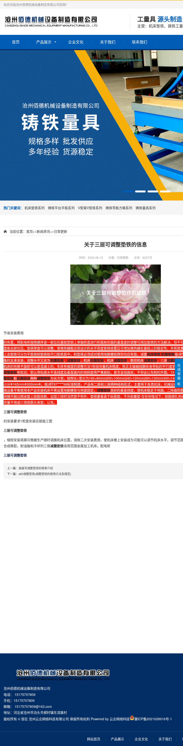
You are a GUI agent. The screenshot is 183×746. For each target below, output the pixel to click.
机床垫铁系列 (35, 207)
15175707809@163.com (33, 706)
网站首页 (93, 738)
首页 (16, 42)
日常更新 (60, 231)
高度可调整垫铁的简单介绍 (36, 468)
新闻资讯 (43, 231)
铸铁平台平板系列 (62, 207)
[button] (128, 191)
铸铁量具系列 (146, 207)
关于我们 (107, 42)
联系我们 (139, 42)
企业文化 (75, 42)
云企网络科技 (120, 718)
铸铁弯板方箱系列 (119, 207)
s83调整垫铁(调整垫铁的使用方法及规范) (45, 474)
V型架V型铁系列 (90, 207)
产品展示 (43, 42)
